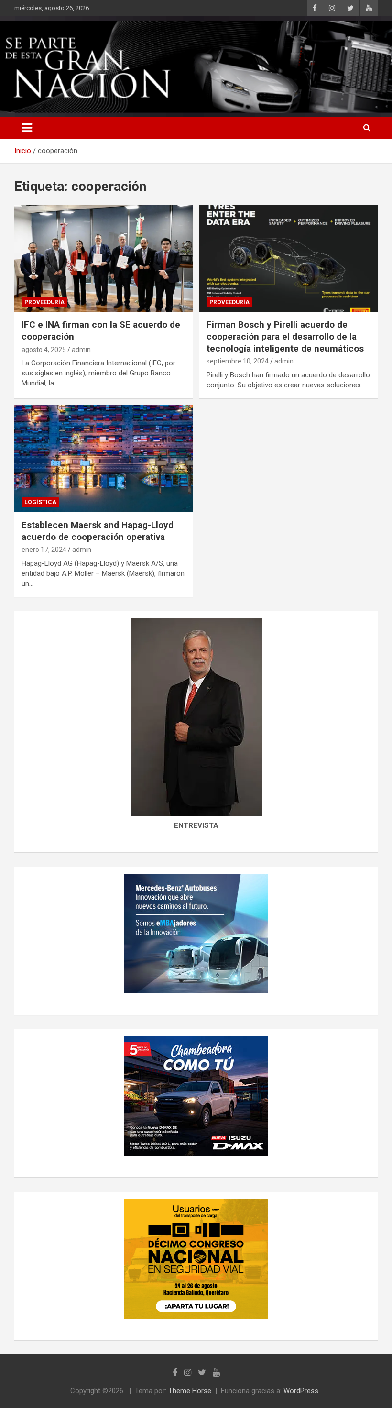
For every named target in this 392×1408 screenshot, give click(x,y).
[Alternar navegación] (26, 128)
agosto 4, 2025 (44, 349)
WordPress (300, 1390)
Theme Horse (189, 1390)
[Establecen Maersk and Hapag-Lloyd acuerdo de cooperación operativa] (103, 458)
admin (81, 349)
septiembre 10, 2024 (238, 361)
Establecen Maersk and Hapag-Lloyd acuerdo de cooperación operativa (98, 530)
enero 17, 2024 (44, 549)
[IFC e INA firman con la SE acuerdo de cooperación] (103, 258)
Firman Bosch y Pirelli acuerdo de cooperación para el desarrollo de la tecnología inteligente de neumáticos (285, 336)
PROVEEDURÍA (44, 302)
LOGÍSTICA (40, 502)
